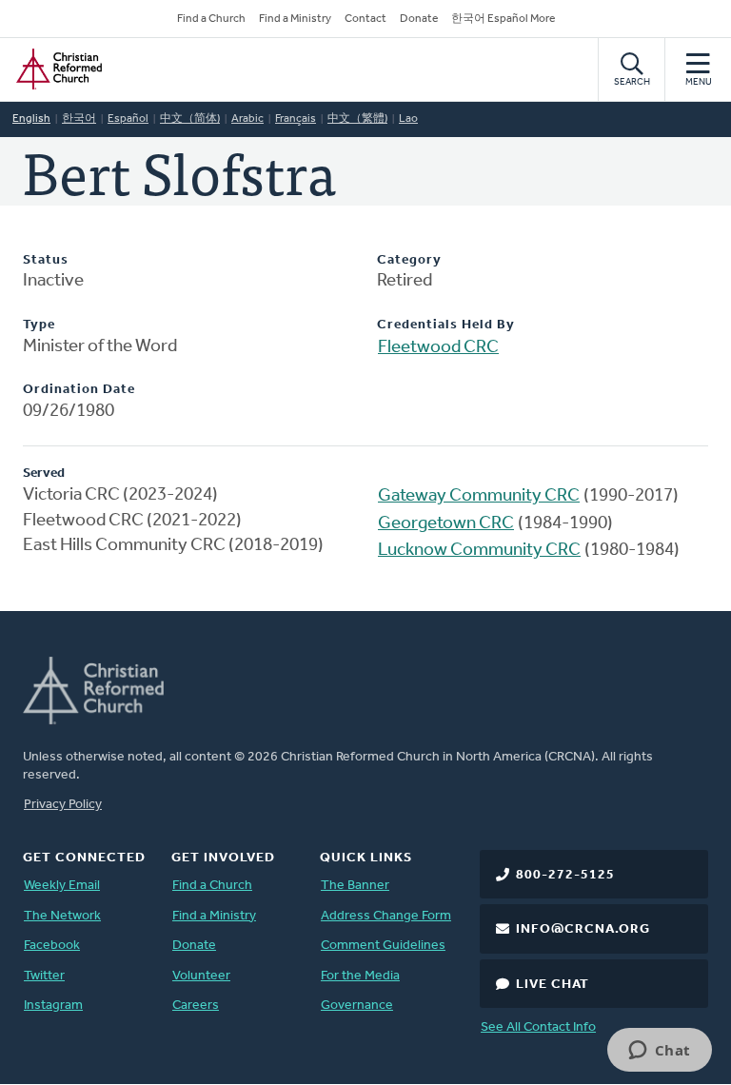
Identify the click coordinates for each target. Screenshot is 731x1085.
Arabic (247, 119)
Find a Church (211, 19)
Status (46, 260)
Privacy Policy (63, 805)
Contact (365, 19)
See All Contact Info (538, 1027)
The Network (62, 916)
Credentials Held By (446, 325)
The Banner (355, 885)
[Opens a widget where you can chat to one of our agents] (659, 1051)
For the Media (360, 976)
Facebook (52, 945)
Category (409, 260)
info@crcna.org (583, 929)
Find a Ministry (295, 19)
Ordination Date (79, 390)
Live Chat (552, 984)
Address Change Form (386, 916)
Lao (408, 119)
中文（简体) (190, 119)
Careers (195, 1005)
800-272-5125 (565, 875)
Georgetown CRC (446, 524)
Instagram (53, 1005)
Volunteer (201, 976)
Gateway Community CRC (479, 496)
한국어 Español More (503, 19)
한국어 (79, 119)
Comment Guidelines (383, 945)
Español (128, 119)
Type (39, 325)
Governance (357, 1005)
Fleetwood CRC (438, 348)
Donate (419, 19)
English (31, 119)
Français (295, 119)
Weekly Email (62, 885)
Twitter (44, 976)
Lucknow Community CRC (479, 551)
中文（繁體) (357, 119)
